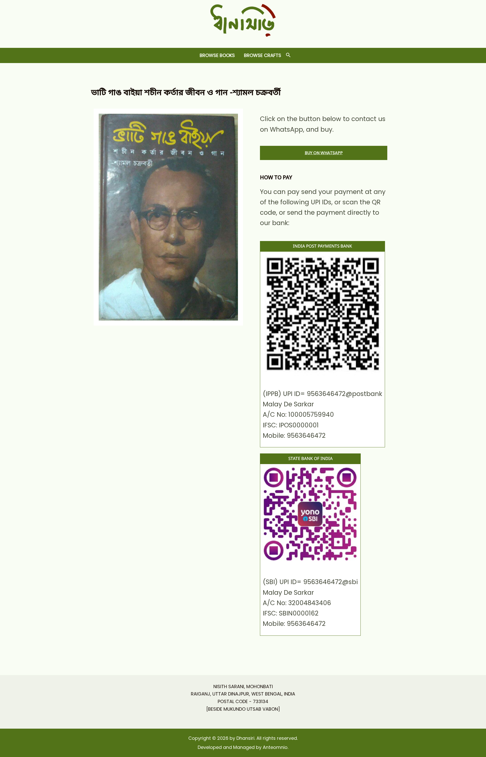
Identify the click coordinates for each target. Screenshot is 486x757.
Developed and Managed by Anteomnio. (243, 747)
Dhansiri (243, 40)
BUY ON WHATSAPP (324, 153)
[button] (288, 55)
